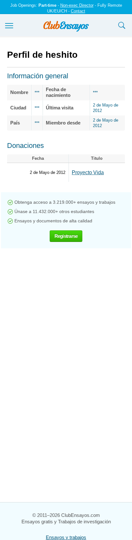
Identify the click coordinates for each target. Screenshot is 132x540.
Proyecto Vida (88, 172)
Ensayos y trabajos (66, 537)
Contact (78, 11)
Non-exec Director (77, 5)
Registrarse (66, 236)
